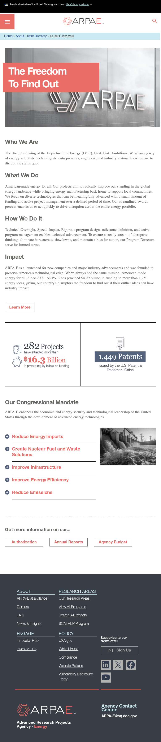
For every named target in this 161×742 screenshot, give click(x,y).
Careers (23, 607)
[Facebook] (131, 665)
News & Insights (29, 624)
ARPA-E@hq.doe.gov (119, 716)
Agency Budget (113, 542)
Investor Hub (26, 649)
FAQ (20, 615)
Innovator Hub (28, 641)
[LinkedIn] (106, 665)
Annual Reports (68, 542)
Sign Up (124, 651)
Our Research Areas (74, 599)
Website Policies (71, 666)
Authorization (24, 542)
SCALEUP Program (74, 624)
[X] (118, 665)
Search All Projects (73, 615)
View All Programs (72, 607)
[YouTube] (106, 677)
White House (68, 649)
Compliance (68, 658)
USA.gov (65, 641)
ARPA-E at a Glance (32, 599)
